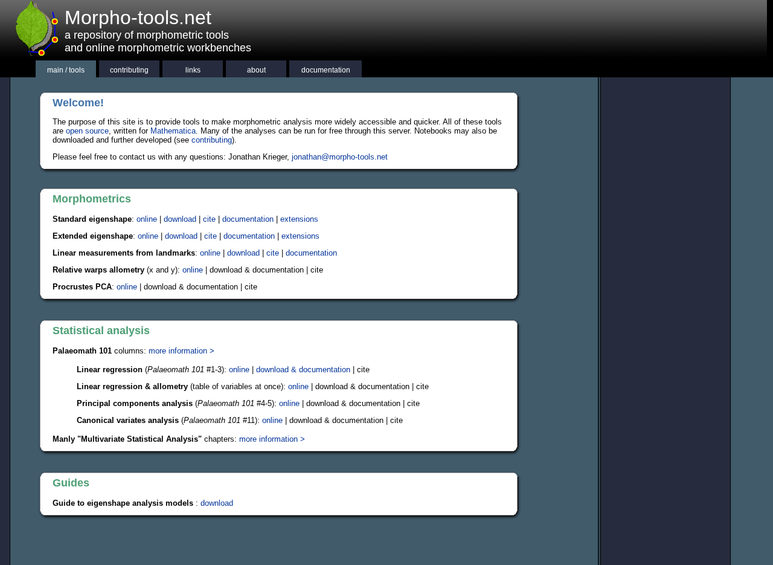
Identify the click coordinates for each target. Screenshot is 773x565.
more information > (181, 350)
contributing (129, 70)
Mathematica (173, 130)
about (256, 70)
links (192, 70)
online (146, 219)
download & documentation (303, 369)
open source (87, 130)
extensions (299, 219)
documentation (325, 70)
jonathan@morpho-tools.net (340, 156)
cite (209, 219)
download (180, 219)
